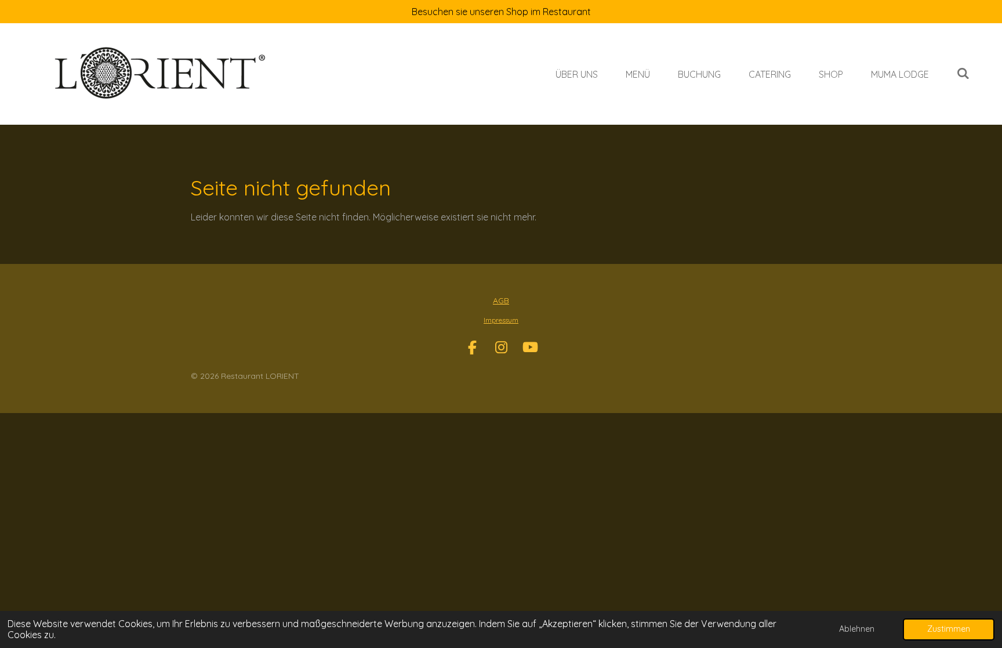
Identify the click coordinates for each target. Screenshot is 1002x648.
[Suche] (963, 73)
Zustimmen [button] (948, 629)
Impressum (501, 320)
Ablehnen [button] (856, 629)
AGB (501, 300)
